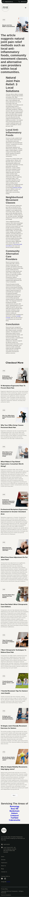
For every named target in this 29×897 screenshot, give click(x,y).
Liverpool (14, 815)
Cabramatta (14, 820)
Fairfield (14, 818)
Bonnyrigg (14, 806)
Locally (8, 881)
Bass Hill (14, 808)
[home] (5, 8)
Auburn (14, 813)
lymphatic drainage (17, 187)
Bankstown (14, 811)
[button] (25, 8)
